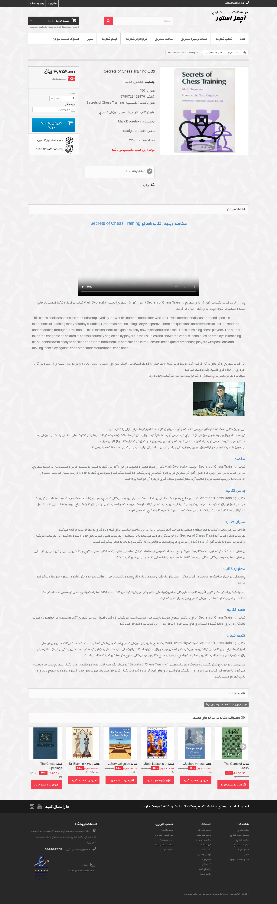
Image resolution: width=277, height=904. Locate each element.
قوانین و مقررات (203, 854)
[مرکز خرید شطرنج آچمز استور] (214, 16)
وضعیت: (149, 82)
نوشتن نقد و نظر (135, 171)
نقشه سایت (205, 874)
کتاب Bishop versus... (196, 764)
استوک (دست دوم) (66, 38)
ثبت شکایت (205, 864)
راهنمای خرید (204, 869)
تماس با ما (52, 3)
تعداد (72, 93)
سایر (90, 38)
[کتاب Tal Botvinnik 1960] (82, 743)
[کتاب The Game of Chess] (232, 743)
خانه (243, 38)
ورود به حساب (37, 3)
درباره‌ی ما (206, 859)
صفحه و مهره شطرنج (194, 38)
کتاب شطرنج (224, 38)
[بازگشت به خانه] (244, 52)
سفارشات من (167, 830)
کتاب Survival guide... (122, 764)
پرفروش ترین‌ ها (203, 839)
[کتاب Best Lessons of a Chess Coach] (157, 743)
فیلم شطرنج (109, 38)
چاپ (146, 185)
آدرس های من (166, 839)
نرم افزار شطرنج (136, 38)
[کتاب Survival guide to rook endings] (120, 743)
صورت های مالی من (164, 834)
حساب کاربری (164, 823)
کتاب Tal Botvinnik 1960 (84, 764)
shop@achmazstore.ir (81, 870)
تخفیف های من (166, 849)
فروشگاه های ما (204, 844)
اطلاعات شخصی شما (164, 844)
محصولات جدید (204, 834)
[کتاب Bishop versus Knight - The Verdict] (194, 743)
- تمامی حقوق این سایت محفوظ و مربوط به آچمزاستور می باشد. (212, 893)
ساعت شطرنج (164, 38)
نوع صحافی (70, 104)
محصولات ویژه (204, 830)
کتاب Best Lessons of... (158, 764)
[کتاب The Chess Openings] (45, 743)
